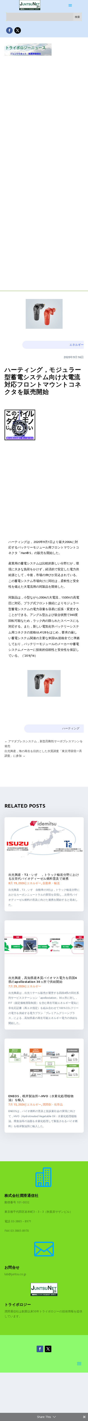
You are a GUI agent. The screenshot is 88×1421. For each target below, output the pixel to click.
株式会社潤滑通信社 (22, 1195)
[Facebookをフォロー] (9, 30)
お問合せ (12, 1267)
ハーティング (70, 728)
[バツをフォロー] (17, 30)
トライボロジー (18, 1304)
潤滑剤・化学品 (53, 1104)
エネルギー (76, 344)
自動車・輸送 (51, 883)
